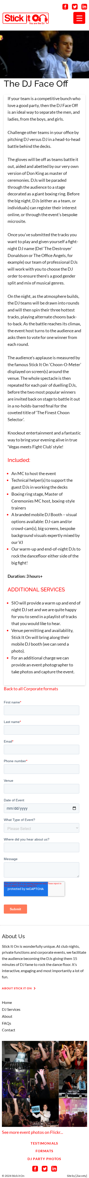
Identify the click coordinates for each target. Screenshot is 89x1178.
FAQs (6, 1023)
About (7, 1016)
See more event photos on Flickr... (32, 1132)
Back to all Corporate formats (31, 688)
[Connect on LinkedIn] (84, 7)
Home (7, 1002)
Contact (8, 1030)
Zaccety (81, 1176)
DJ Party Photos (44, 1159)
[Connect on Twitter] (75, 7)
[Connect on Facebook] (65, 7)
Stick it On (18, 1176)
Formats (45, 1151)
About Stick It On (17, 988)
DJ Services (11, 1009)
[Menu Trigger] (79, 18)
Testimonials (44, 1143)
